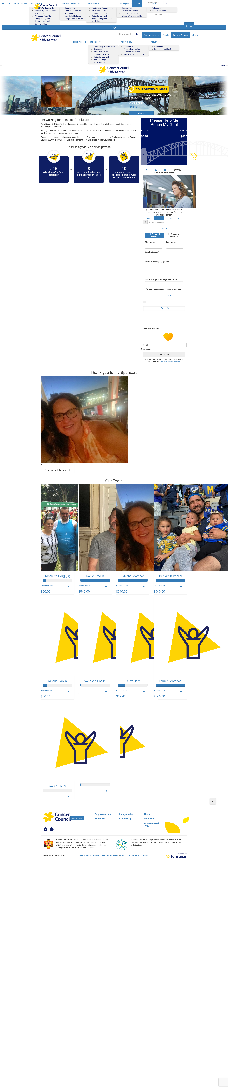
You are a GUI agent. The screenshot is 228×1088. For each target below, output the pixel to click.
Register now (176, 26)
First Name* (150, 242)
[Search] (170, 14)
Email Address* (152, 252)
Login (200, 25)
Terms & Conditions (141, 855)
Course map (127, 8)
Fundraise (92, 3)
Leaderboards (97, 21)
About (151, 3)
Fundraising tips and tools (102, 8)
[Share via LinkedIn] (136, 106)
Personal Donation (155, 235)
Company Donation (174, 235)
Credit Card (166, 308)
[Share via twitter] (131, 106)
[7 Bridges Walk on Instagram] (51, 829)
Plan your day (124, 3)
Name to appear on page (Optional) (161, 279)
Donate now (77, 818)
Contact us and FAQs (161, 10)
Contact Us (125, 855)
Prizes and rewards (99, 10)
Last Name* (171, 242)
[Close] (227, 65)
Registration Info (77, 3)
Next (169, 295)
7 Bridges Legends (99, 13)
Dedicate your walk (99, 16)
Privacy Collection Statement (106, 855)
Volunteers (156, 8)
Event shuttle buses (130, 13)
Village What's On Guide (134, 54)
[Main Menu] (1, 65)
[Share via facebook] (129, 106)
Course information (130, 10)
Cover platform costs (151, 328)
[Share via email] (133, 106)
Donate (189, 26)
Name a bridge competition (102, 18)
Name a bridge (99, 59)
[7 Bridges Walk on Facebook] (45, 829)
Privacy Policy (84, 855)
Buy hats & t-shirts (180, 35)
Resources (97, 49)
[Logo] (45, 6)
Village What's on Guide (132, 16)
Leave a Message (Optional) (157, 261)
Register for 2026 (151, 35)
